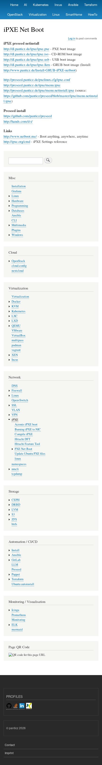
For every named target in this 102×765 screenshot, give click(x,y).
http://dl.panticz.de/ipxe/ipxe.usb (26, 59)
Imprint (9, 753)
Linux (56, 14)
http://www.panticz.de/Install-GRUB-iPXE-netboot (39, 70)
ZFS (14, 519)
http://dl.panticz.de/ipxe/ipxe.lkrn (27, 64)
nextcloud (17, 271)
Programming (20, 206)
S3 (13, 514)
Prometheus (19, 615)
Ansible (73, 4)
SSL (14, 405)
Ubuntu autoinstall (23, 584)
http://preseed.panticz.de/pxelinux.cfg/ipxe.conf (37, 79)
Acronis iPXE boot (26, 424)
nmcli (15, 469)
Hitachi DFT (22, 439)
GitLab (16, 560)
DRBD (16, 505)
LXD (15, 321)
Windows (17, 235)
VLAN (16, 410)
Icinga (15, 610)
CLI (14, 220)
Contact (10, 745)
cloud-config (19, 266)
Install (15, 550)
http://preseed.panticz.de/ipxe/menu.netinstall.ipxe (39, 90)
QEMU (16, 326)
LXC (15, 316)
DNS (15, 386)
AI (25, 4)
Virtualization (37, 14)
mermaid (17, 629)
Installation (19, 186)
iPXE (15, 420)
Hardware (17, 201)
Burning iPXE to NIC (28, 429)
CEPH (15, 500)
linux (18, 459)
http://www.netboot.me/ (20, 136)
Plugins (16, 230)
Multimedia (19, 225)
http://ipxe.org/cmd (17, 141)
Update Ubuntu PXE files (30, 454)
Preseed (16, 569)
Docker (16, 301)
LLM (15, 565)
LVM (15, 510)
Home (14, 4)
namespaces (19, 464)
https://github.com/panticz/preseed (28, 115)
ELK (15, 625)
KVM (15, 306)
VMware (17, 330)
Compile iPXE (24, 434)
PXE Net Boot (23, 449)
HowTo (92, 14)
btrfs (14, 524)
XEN (15, 355)
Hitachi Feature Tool (27, 444)
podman (16, 345)
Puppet (16, 574)
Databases (18, 211)
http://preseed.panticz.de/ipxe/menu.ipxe (32, 85)
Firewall (17, 390)
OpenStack (15, 14)
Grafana (16, 191)
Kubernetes (41, 4)
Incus (58, 4)
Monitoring (18, 620)
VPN (15, 415)
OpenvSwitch (20, 400)
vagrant (16, 350)
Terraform (90, 4)
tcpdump (17, 474)
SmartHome (74, 14)
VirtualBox (18, 335)
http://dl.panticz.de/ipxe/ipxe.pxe (26, 48)
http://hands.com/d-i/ (18, 121)
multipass (17, 340)
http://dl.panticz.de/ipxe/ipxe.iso (26, 53)
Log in (71, 38)
